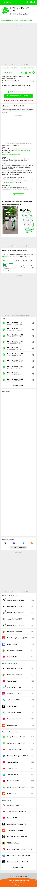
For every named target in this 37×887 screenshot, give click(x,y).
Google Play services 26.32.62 (16, 743)
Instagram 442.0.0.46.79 (14, 693)
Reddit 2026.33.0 (12, 725)
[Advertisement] (18, 45)
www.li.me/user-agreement (22, 150)
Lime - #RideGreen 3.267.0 (15, 379)
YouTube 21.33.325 (12, 781)
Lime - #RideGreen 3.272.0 (15, 347)
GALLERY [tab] (23, 68)
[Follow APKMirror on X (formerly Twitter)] (5, 543)
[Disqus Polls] (18, 417)
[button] (22, 72)
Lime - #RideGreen (20, 20)
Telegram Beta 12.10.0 (13, 775)
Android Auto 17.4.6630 (14, 712)
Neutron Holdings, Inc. (20, 14)
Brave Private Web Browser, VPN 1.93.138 (19, 849)
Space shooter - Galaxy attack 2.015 (18, 862)
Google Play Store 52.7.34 (14, 631)
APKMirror (7, 2)
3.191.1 (6, 263)
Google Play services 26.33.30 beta (17, 787)
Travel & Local (7, 72)
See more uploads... (18, 385)
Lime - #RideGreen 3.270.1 (15, 360)
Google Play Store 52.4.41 (14, 619)
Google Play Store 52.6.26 (14, 650)
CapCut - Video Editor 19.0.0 (15, 613)
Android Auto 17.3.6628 (14, 687)
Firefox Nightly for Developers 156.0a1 (18, 855)
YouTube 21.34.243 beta (14, 749)
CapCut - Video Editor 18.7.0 (15, 625)
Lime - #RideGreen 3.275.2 (15, 335)
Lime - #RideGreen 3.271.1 (15, 354)
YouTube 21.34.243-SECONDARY (17, 811)
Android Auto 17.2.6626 (14, 700)
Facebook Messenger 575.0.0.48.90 (17, 756)
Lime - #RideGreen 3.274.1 (15, 341)
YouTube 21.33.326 (12, 762)
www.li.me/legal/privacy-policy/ (11, 154)
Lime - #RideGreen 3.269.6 (15, 366)
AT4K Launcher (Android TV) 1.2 (16, 824)
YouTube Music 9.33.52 (14, 719)
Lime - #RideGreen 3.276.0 (15, 329)
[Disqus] (18, 464)
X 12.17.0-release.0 (12, 706)
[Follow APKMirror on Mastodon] (14, 543)
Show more (18, 195)
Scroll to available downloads (19, 96)
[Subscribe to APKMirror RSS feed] (32, 543)
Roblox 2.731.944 (12, 644)
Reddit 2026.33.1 (12, 793)
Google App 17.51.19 (13, 805)
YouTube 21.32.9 (12, 768)
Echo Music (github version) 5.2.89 (17, 638)
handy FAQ (5, 256)
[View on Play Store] (26, 72)
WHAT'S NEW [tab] (5, 68)
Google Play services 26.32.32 (16, 737)
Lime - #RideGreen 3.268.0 (15, 373)
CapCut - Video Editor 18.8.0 (15, 600)
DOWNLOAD (31, 68)
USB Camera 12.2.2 (13, 843)
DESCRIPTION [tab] (14, 68)
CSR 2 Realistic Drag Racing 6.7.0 (17, 837)
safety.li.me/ (9, 182)
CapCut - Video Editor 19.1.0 (15, 606)
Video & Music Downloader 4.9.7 (16, 830)
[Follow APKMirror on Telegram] (23, 543)
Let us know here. (22, 876)
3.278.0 (20, 204)
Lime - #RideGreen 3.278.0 (15, 322)
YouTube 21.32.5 (12, 657)
